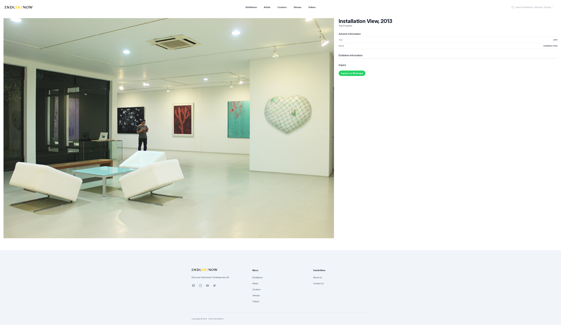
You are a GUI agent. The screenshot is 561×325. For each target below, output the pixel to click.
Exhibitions (251, 7)
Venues (297, 7)
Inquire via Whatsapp (352, 73)
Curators (282, 7)
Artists (267, 7)
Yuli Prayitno (345, 25)
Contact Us (318, 283)
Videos (312, 7)
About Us (317, 277)
